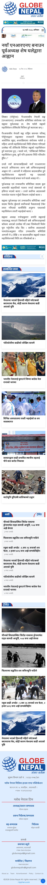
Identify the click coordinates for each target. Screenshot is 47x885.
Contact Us (39, 873)
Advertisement (21, 873)
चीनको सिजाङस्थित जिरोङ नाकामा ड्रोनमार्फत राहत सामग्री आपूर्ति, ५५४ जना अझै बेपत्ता (21, 525)
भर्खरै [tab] (7, 515)
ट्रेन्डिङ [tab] (39, 515)
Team (12, 873)
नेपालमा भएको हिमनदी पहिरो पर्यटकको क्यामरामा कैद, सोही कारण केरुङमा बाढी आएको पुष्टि (21, 303)
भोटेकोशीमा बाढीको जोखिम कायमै (19, 343)
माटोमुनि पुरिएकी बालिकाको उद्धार (18, 497)
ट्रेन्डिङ (6, 604)
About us (5, 873)
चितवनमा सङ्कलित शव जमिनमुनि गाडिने (21, 538)
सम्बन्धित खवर (10, 269)
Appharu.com (24, 882)
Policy (31, 873)
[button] (43, 30)
